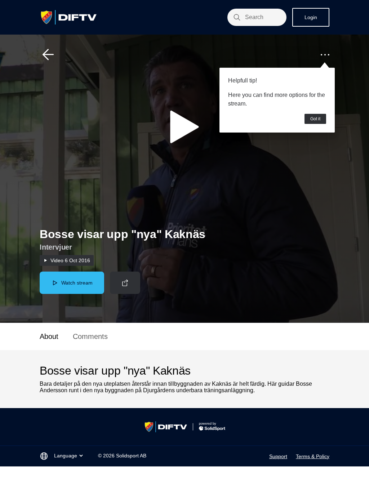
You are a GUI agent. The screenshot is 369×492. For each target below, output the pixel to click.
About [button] (49, 336)
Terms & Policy (312, 456)
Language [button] (65, 456)
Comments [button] (90, 336)
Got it (315, 118)
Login (310, 17)
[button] (48, 54)
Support (278, 456)
